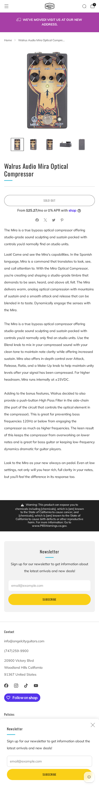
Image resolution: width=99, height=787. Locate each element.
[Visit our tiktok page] (26, 686)
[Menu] (6, 6)
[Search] (84, 6)
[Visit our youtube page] (36, 686)
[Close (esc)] (93, 725)
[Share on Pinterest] (61, 220)
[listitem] (50, 22)
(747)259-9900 (16, 651)
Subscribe (49, 774)
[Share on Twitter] (53, 220)
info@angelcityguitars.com (24, 641)
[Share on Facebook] (37, 220)
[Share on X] (45, 220)
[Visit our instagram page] (16, 686)
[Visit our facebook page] (6, 686)
